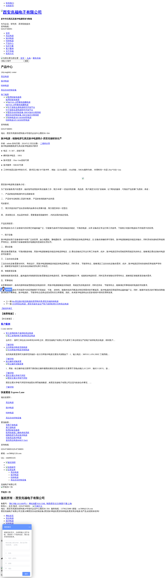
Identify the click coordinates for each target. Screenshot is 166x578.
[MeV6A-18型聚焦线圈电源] (18, 102)
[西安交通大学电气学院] (16, 378)
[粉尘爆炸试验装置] (14, 364)
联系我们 (10, 3)
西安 (53, 504)
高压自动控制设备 (9, 90)
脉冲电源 (10, 38)
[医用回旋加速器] (13, 97)
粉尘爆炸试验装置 (13, 361)
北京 (57, 504)
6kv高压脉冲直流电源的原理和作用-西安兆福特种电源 (35, 301)
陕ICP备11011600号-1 (18, 504)
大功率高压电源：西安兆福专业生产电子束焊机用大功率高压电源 (40, 304)
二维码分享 (45, 143)
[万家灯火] (37, 506)
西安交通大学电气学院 (15, 375)
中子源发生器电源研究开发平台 (19, 110)
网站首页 (10, 516)
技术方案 (10, 46)
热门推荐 (5, 94)
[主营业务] (11, 470)
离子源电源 (11, 427)
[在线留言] (11, 467)
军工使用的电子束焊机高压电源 (19, 333)
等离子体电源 (11, 425)
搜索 (26, 61)
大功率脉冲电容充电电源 (16, 347)
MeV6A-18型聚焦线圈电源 (17, 105)
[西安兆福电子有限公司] (21, 12)
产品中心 (10, 43)
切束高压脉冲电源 (13, 438)
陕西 (48, 504)
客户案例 (10, 48)
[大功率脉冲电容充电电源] (17, 350)
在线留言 (10, 6)
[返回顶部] (11, 462)
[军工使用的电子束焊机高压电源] (20, 336)
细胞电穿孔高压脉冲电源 (16, 435)
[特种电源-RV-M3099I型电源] (18, 118)
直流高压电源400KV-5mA (17, 440)
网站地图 (32, 504)
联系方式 (10, 54)
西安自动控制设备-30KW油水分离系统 (22, 115)
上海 (70, 504)
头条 (28, 58)
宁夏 (65, 504)
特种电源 (10, 41)
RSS (39, 504)
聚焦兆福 (37, 58)
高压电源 (10, 36)
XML (43, 504)
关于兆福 (10, 51)
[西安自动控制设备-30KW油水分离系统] (23, 112)
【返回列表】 (7, 308)
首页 (8, 33)
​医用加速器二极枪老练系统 (17, 433)
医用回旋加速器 (12, 100)
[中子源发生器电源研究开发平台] (20, 107)
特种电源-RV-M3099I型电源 (17, 120)
